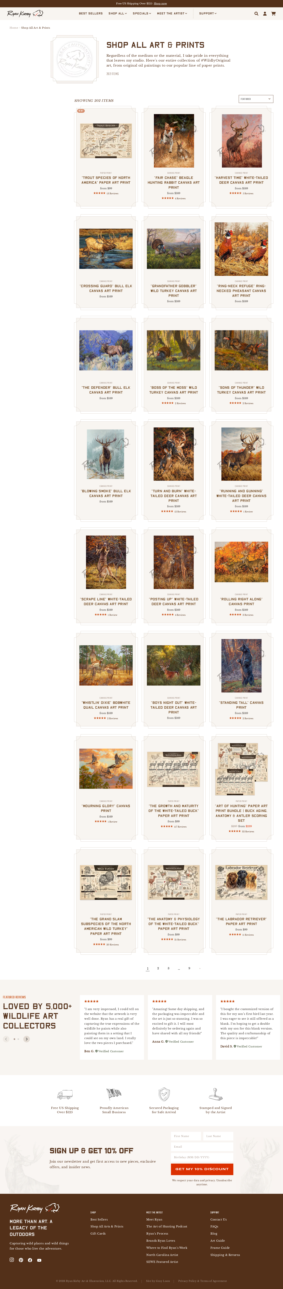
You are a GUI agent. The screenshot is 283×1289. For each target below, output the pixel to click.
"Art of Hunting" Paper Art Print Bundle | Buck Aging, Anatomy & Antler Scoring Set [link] (241, 811)
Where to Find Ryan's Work (166, 1248)
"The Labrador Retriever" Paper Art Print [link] (241, 919)
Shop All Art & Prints (35, 27)
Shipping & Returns (225, 1255)
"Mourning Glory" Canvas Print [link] (106, 806)
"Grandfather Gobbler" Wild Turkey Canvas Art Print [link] (174, 289)
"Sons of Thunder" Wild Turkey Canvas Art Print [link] (241, 387)
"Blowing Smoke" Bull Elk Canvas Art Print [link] (106, 491)
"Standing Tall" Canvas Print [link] (241, 702)
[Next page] (199, 968)
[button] (118, 14)
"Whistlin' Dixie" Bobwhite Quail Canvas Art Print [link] (106, 702)
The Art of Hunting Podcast (166, 1226)
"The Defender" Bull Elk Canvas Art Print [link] (106, 387)
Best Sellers (99, 1219)
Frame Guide (220, 1248)
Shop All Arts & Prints (106, 1226)
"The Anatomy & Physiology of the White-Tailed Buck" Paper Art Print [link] (173, 922)
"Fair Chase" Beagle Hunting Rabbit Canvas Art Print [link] (174, 180)
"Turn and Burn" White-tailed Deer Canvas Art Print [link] (174, 494)
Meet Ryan (154, 1219)
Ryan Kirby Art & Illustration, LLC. (89, 1281)
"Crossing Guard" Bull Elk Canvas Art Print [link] (106, 286)
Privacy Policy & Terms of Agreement (202, 1281)
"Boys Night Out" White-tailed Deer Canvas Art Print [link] (174, 705)
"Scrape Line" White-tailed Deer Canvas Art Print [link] (106, 599)
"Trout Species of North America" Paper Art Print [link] (105, 177)
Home (14, 27)
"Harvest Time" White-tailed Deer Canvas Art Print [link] (241, 177)
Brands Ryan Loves (160, 1240)
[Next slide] (26, 1039)
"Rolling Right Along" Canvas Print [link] (241, 599)
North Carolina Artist (162, 1255)
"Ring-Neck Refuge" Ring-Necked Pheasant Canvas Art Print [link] (241, 289)
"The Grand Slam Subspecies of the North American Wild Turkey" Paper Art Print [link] (106, 924)
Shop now (160, 3)
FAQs (214, 1226)
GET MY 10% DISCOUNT (202, 1169)
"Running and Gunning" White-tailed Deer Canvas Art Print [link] (241, 494)
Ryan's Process (157, 1233)
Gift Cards (98, 1233)
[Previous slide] (6, 1039)
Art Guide (217, 1240)
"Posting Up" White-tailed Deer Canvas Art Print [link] (173, 599)
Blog (213, 1233)
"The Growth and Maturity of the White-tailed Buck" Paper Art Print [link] (173, 809)
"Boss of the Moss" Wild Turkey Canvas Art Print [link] (173, 387)
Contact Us (218, 1219)
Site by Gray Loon (158, 1281)
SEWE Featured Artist (162, 1262)
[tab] (14, 1039)
